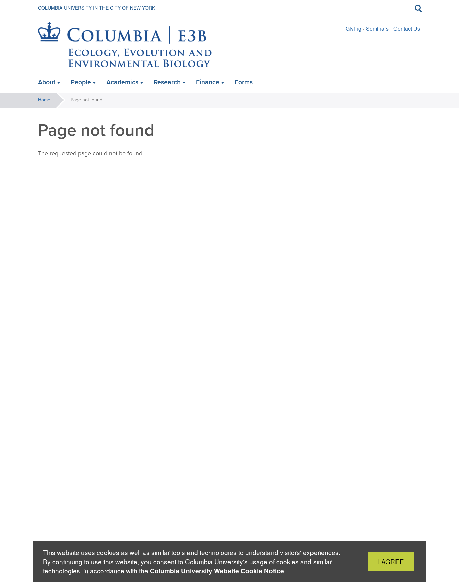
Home (44, 99)
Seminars (377, 28)
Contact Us (406, 28)
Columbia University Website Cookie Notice (217, 570)
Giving (353, 28)
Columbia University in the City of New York (96, 7)
